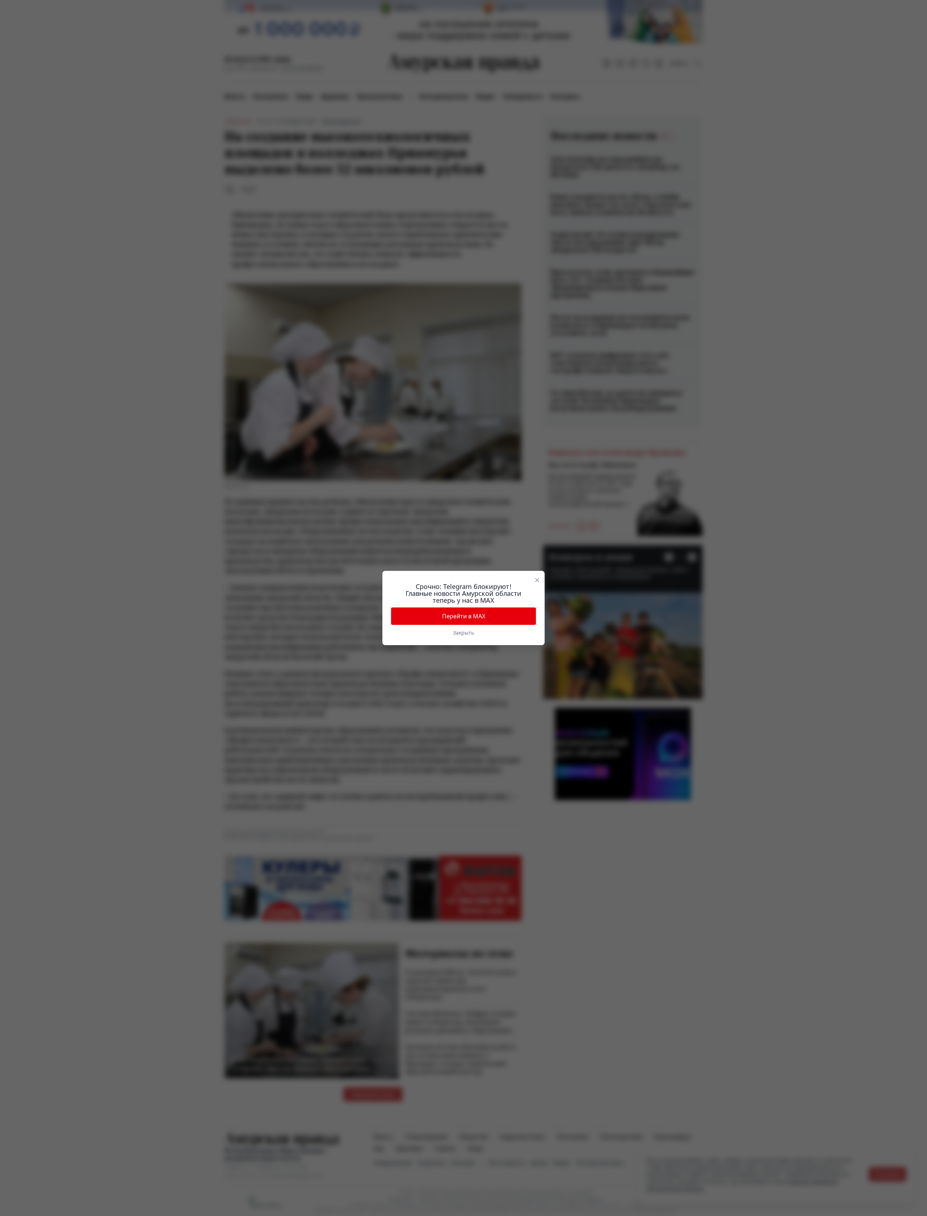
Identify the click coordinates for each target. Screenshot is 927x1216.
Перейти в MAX (463, 616)
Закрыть (463, 632)
